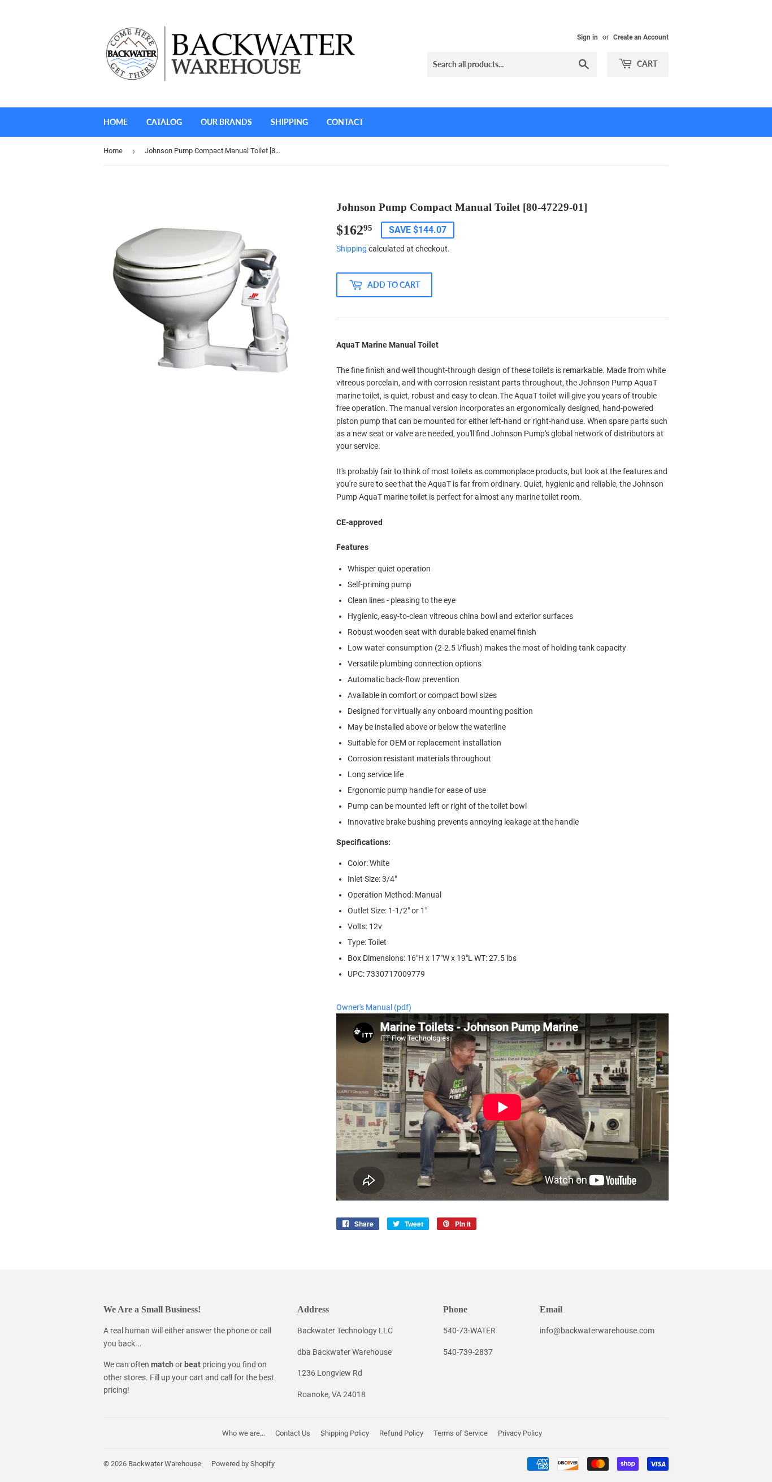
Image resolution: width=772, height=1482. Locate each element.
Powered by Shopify (243, 1463)
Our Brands (226, 122)
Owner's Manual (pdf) (373, 1007)
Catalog (164, 122)
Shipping (289, 122)
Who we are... (243, 1433)
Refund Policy (401, 1433)
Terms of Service (460, 1433)
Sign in (587, 37)
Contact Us (292, 1433)
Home (115, 122)
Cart (646, 63)
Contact (345, 122)
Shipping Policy (344, 1433)
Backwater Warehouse (164, 1463)
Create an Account (641, 37)
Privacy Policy (520, 1433)
